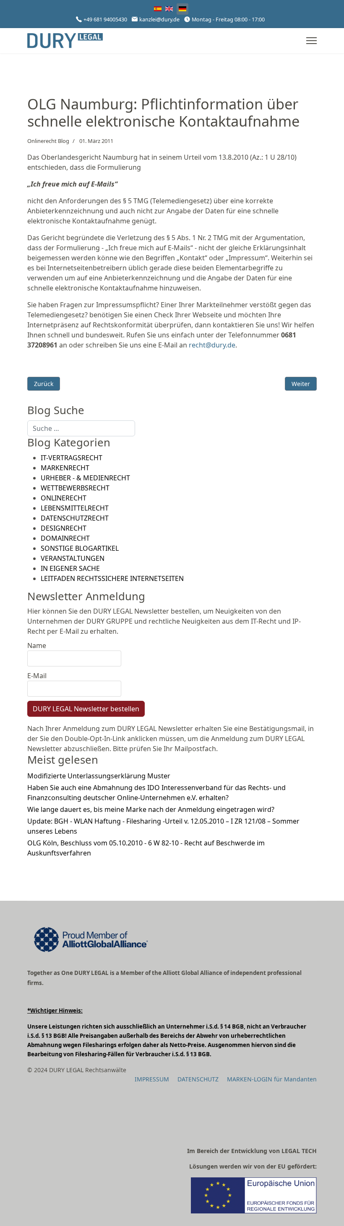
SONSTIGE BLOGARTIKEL (80, 548)
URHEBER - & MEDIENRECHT (85, 477)
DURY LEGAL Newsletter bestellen (86, 708)
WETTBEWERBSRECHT (75, 487)
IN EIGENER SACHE (70, 568)
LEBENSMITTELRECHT (75, 508)
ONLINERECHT (63, 498)
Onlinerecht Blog (48, 141)
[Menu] (311, 40)
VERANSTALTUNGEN (72, 558)
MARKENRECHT (65, 467)
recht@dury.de (212, 345)
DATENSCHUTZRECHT (75, 518)
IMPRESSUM (152, 1079)
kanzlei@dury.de (159, 19)
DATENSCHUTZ (198, 1079)
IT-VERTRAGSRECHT (71, 457)
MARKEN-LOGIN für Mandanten (272, 1079)
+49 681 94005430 (105, 19)
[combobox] (81, 428)
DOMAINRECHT (65, 538)
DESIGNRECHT (63, 528)
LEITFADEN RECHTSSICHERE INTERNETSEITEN (112, 578)
